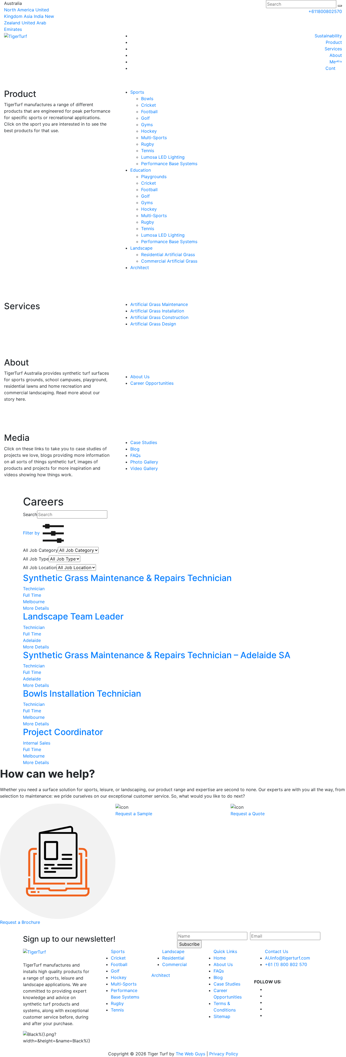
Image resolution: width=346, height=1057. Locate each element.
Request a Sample (133, 813)
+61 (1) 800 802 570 (286, 964)
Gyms (147, 124)
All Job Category (40, 550)
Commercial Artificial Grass (169, 261)
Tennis (147, 150)
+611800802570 (325, 11)
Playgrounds (154, 176)
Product (334, 42)
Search (30, 514)
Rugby (147, 144)
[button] (340, 5)
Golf (145, 118)
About (336, 55)
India (39, 16)
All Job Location (39, 567)
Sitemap (222, 1016)
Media (336, 61)
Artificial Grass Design (153, 324)
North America (19, 9)
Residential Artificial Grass (168, 254)
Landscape (141, 248)
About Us (139, 376)
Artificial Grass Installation (157, 311)
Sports (137, 92)
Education (140, 170)
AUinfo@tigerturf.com (287, 958)
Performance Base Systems (169, 163)
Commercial (174, 964)
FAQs (135, 455)
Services (333, 48)
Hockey (149, 131)
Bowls (147, 98)
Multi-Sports (154, 137)
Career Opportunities (152, 383)
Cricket (148, 105)
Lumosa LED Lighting (163, 157)
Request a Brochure (20, 922)
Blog (134, 449)
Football (149, 111)
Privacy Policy (223, 1053)
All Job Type (36, 559)
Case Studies (143, 442)
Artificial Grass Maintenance (159, 304)
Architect (139, 267)
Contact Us (276, 951)
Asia (28, 16)
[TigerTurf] (15, 35)
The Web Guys (190, 1053)
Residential (173, 958)
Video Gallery (144, 468)
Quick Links (225, 951)
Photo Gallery (144, 462)
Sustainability (328, 35)
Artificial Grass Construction (159, 317)
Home (220, 958)
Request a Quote (248, 813)
